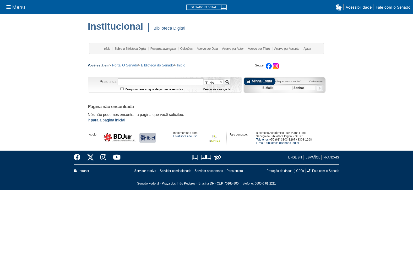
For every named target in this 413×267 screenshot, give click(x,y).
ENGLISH (295, 157)
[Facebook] (79, 158)
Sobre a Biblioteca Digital (130, 48)
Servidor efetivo (145, 171)
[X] (90, 158)
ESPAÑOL (312, 157)
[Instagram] (103, 158)
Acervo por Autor (233, 48)
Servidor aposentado (209, 171)
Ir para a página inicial (106, 120)
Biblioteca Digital (169, 28)
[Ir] (227, 82)
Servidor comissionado (175, 171)
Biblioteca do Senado (157, 65)
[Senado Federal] (206, 7)
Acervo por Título (259, 48)
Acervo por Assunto (286, 48)
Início (106, 48)
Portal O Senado (125, 65)
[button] (339, 7)
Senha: (298, 88)
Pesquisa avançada (163, 48)
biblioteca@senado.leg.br (282, 143)
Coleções (186, 48)
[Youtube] (115, 158)
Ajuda (307, 48)
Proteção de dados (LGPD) (285, 171)
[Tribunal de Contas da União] (216, 157)
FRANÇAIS (331, 157)
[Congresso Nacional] (205, 157)
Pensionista (235, 171)
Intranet (83, 171)
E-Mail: (267, 88)
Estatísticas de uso (185, 136)
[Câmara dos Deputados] (195, 157)
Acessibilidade (359, 7)
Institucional (115, 26)
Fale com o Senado (393, 7)
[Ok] (319, 88)
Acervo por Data (207, 48)
